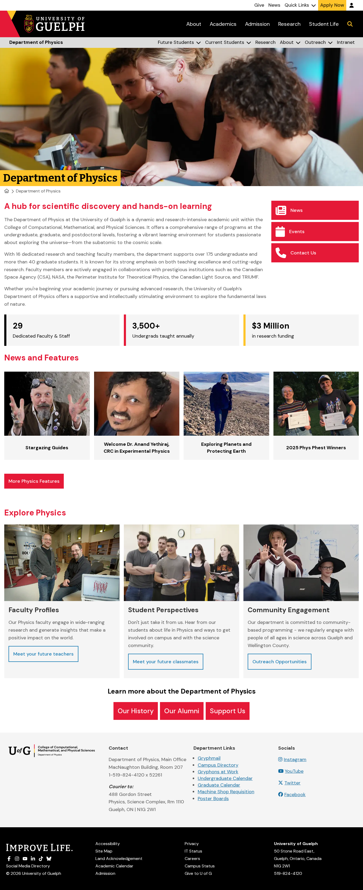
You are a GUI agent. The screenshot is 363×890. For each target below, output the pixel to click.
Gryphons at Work (218, 772)
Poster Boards (213, 798)
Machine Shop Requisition (226, 791)
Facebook (295, 794)
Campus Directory (218, 765)
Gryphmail (209, 758)
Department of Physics (38, 191)
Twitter (292, 783)
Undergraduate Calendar (225, 778)
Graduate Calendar (219, 785)
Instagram (295, 759)
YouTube (294, 771)
